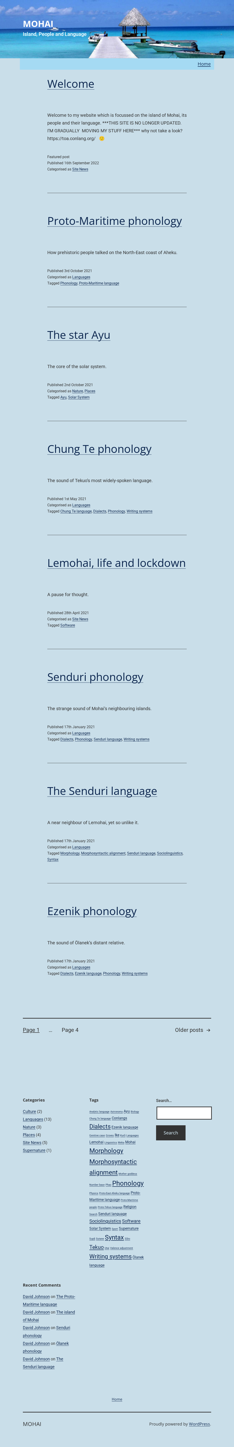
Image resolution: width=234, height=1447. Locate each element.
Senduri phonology (95, 676)
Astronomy (116, 1111)
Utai (107, 1248)
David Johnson (36, 1296)
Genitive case (97, 1135)
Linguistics (110, 1142)
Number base (97, 1184)
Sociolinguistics (170, 853)
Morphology (70, 853)
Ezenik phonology (92, 910)
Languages (81, 277)
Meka (121, 1142)
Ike (117, 1135)
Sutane (100, 1238)
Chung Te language (76, 511)
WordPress (199, 1424)
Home (204, 64)
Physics (93, 1193)
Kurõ (122, 1135)
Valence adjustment (121, 1248)
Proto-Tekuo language (110, 1207)
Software (67, 625)
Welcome (70, 83)
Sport (115, 1228)
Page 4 (70, 1030)
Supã (92, 1238)
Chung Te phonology (99, 448)
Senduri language (108, 739)
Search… (164, 1100)
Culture (29, 1111)
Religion (129, 1207)
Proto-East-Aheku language (114, 1193)
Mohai (130, 1142)
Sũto (127, 1238)
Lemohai (96, 1142)
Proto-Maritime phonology (114, 220)
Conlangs (119, 1118)
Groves (110, 1135)
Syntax (52, 859)
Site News (80, 169)
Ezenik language (88, 973)
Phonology (68, 283)
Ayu (63, 397)
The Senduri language (102, 790)
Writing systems (139, 511)
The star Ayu (78, 334)
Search (93, 1214)
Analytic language (99, 1111)
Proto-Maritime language (99, 283)
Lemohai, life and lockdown (116, 562)
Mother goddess (128, 1173)
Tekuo (96, 1247)
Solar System (79, 397)
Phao (108, 1184)
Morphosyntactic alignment (103, 853)
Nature (77, 391)
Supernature (34, 1150)
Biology (135, 1111)
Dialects (99, 511)
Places (90, 391)
